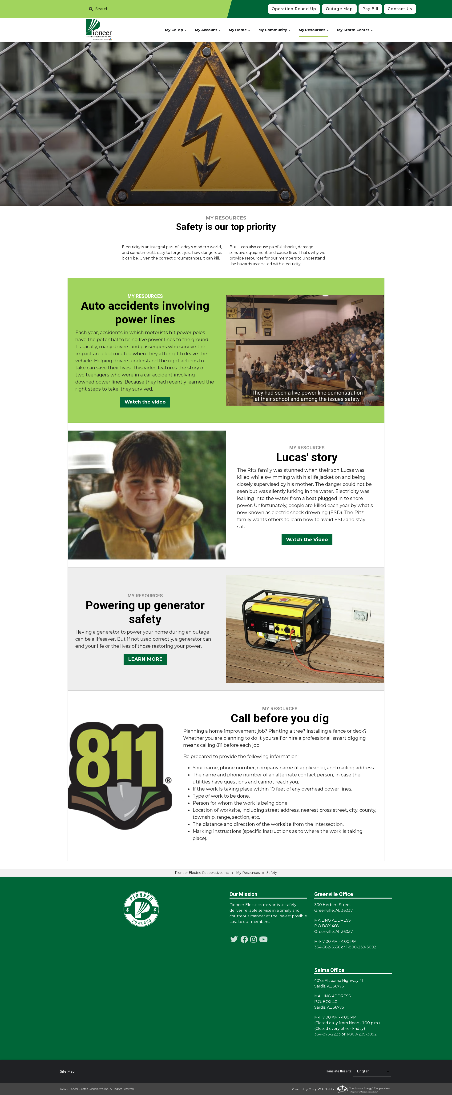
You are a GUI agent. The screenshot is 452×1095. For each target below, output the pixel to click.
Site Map (67, 1071)
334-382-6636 (327, 947)
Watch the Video (307, 539)
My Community (274, 32)
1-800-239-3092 (361, 947)
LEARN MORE (145, 659)
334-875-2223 (327, 1034)
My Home (240, 32)
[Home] (99, 29)
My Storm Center (355, 32)
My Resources (314, 32)
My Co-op (176, 32)
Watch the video (145, 402)
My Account (208, 32)
